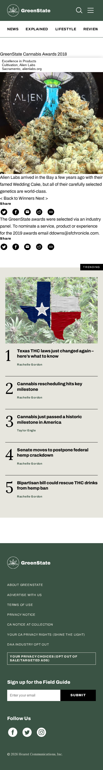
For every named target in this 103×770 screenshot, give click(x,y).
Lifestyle (65, 29)
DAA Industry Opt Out (28, 644)
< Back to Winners (17, 198)
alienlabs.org (32, 69)
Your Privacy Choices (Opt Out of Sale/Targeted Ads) (43, 658)
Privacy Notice (21, 614)
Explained (37, 29)
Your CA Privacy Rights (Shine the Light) (46, 634)
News (12, 29)
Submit (78, 695)
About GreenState (25, 585)
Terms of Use (20, 605)
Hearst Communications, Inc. (41, 754)
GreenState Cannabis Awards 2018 (33, 54)
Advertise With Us (24, 595)
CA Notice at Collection (30, 624)
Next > (41, 198)
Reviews (92, 29)
